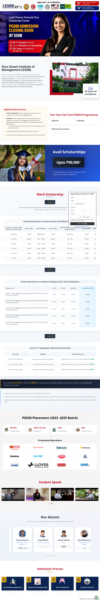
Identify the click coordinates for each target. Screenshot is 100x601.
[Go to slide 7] (55, 555)
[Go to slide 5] (51, 555)
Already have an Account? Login (82, 226)
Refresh (80, 216)
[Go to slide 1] (44, 555)
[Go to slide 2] (46, 555)
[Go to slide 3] (48, 555)
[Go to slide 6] (53, 555)
